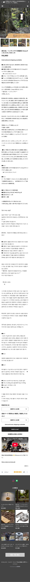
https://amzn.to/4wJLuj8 (8, 462)
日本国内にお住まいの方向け (15, 434)
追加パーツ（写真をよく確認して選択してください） (14, 415)
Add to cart (15, 429)
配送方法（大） (6, 405)
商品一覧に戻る (15, 555)
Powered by (13, 566)
